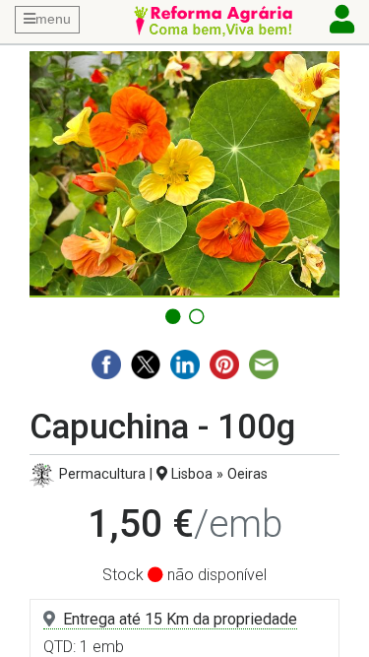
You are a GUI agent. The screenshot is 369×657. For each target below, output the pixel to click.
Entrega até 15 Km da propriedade (180, 619)
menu (53, 19)
